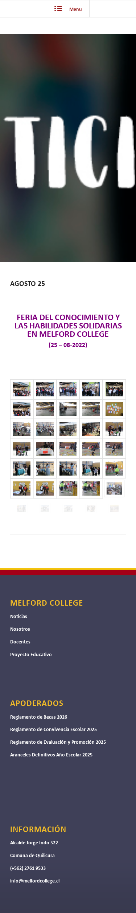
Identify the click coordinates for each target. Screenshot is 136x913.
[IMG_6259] (21, 449)
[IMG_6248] (114, 389)
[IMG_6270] (45, 488)
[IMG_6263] (114, 449)
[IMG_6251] (68, 409)
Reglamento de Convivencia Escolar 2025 (53, 729)
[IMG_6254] (21, 429)
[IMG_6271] (68, 488)
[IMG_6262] (91, 449)
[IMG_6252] (91, 409)
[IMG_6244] (21, 389)
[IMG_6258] (114, 429)
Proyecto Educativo (31, 655)
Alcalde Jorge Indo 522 (34, 843)
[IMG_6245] (45, 389)
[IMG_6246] (68, 389)
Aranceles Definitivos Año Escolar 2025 (51, 755)
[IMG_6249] (21, 409)
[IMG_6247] (91, 389)
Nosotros (20, 629)
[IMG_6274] (21, 508)
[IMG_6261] (68, 449)
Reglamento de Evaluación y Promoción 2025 (58, 742)
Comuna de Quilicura (32, 856)
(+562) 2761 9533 (28, 868)
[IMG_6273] (114, 488)
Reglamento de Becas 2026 (38, 717)
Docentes (20, 642)
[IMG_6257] (91, 429)
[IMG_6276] (68, 508)
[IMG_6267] (91, 468)
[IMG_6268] (114, 468)
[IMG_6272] (91, 488)
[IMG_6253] (114, 409)
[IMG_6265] (45, 468)
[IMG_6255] (45, 429)
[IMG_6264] (21, 468)
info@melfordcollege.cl (34, 881)
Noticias (18, 616)
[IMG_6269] (21, 488)
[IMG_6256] (68, 429)
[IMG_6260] (45, 449)
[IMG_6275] (45, 508)
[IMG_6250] (45, 409)
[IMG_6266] (68, 468)
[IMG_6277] (91, 508)
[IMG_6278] (114, 508)
